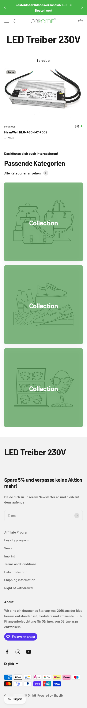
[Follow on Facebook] (7, 652)
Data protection (15, 572)
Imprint (9, 556)
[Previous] (5, 7)
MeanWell (9, 126)
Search (9, 548)
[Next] (82, 7)
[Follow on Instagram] (18, 652)
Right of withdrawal (18, 588)
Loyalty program (16, 540)
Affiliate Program (16, 532)
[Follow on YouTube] (28, 652)
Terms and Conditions (20, 564)
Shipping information (19, 580)
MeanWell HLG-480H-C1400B (26, 132)
